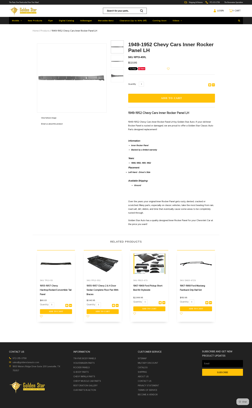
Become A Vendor (148, 394)
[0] (228, 11)
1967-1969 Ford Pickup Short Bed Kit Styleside (147, 288)
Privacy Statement (148, 385)
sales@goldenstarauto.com (26, 362)
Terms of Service (147, 390)
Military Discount (148, 363)
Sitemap (142, 358)
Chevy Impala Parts (84, 376)
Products (45, 30)
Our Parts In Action (84, 390)
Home (36, 30)
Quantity (132, 84)
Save (143, 68)
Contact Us (144, 381)
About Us (143, 376)
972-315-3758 (20, 358)
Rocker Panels (81, 367)
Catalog (143, 367)
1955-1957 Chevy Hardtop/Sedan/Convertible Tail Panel (55, 290)
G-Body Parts (81, 372)
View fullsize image (46, 118)
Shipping (142, 372)
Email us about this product (50, 124)
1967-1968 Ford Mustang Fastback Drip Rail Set (192, 288)
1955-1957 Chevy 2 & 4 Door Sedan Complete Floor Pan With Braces (102, 290)
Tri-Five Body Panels (84, 358)
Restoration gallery (85, 385)
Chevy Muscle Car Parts (87, 381)
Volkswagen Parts (84, 363)
